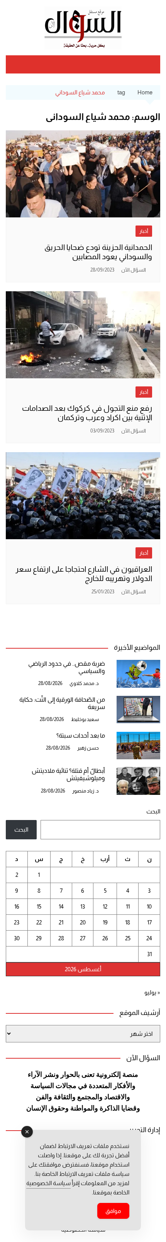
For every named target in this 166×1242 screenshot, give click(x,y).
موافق (113, 1211)
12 (105, 906)
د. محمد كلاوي (84, 683)
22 (39, 922)
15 (39, 906)
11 (128, 906)
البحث (153, 811)
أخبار (143, 231)
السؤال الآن (133, 270)
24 (149, 938)
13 (82, 906)
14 (61, 906)
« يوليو (152, 992)
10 (149, 906)
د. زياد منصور (85, 791)
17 (149, 922)
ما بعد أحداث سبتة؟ (80, 735)
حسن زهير (88, 748)
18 (127, 922)
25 (127, 938)
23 (16, 922)
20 (83, 922)
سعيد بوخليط (85, 719)
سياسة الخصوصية (48, 1183)
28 (61, 938)
